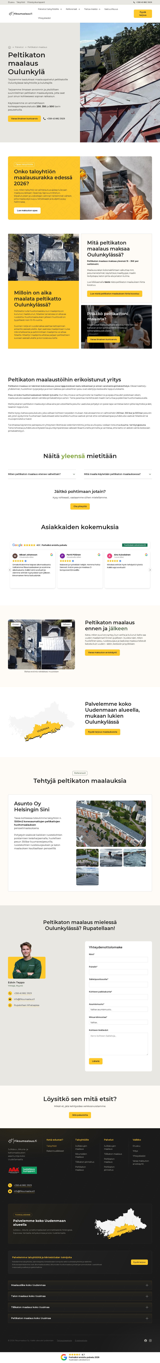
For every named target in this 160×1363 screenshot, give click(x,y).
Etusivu (11, 2)
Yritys (135, 1151)
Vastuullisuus (111, 9)
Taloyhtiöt (20, 2)
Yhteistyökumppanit (36, 2)
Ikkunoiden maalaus (81, 1155)
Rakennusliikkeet (55, 1151)
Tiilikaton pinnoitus (84, 1162)
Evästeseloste (81, 1340)
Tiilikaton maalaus (113, 1154)
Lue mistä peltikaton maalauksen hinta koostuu (114, 293)
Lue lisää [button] (110, 584)
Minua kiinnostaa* (98, 1017)
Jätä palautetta (80, 1115)
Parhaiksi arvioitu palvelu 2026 (84, 1357)
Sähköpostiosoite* (98, 979)
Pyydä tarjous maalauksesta (102, 732)
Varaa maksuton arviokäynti (102, 652)
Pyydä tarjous (142, 13)
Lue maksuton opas (27, 210)
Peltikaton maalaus (80, 1168)
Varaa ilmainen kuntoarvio (24, 118)
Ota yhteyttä (80, 506)
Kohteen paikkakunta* (100, 992)
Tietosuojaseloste (64, 1340)
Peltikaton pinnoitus (109, 1168)
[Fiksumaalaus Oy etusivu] (20, 13)
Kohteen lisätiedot (98, 1030)
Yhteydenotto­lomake (105, 947)
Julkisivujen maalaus (81, 1147)
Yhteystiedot (44, 18)
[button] (50, 9)
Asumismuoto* (96, 1004)
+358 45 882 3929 (144, 2)
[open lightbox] (111, 824)
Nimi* (91, 954)
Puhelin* (93, 967)
